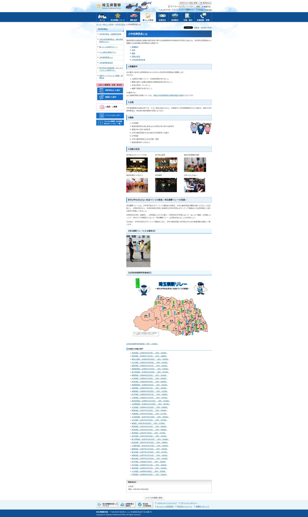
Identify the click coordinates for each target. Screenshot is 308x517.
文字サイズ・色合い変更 (188, 3)
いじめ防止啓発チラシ (107, 52)
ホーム (98, 24)
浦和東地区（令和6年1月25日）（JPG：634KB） (150, 369)
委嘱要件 (135, 47)
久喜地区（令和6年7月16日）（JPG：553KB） (149, 378)
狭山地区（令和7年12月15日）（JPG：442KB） (150, 458)
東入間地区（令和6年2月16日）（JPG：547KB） (150, 372)
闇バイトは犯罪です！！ (108, 47)
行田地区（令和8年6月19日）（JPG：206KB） (149, 474)
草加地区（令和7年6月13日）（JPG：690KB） (149, 426)
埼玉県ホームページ (184, 506)
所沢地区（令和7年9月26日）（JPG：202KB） (149, 436)
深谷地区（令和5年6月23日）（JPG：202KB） (149, 353)
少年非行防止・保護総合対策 (110, 34)
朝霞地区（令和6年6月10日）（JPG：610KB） (149, 375)
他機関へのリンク (202, 506)
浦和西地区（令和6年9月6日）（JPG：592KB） (150, 385)
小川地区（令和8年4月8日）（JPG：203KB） (149, 471)
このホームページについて (167, 503)
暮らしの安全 (108, 24)
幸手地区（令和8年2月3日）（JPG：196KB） (149, 462)
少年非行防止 (120, 24)
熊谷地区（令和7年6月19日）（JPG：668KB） (149, 430)
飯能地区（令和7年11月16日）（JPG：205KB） (150, 449)
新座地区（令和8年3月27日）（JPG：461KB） (149, 468)
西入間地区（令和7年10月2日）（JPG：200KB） (150, 439)
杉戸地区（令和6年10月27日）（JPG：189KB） (150, 394)
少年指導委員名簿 (106, 63)
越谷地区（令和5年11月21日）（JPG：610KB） (150, 366)
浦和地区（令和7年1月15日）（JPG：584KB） (149, 410)
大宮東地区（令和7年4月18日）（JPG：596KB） (150, 417)
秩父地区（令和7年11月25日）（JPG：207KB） (150, 452)
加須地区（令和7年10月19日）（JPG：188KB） (150, 442)
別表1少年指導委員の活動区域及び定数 (168, 95)
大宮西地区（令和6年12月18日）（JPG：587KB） (151, 404)
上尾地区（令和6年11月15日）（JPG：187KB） (150, 398)
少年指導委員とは (106, 57)
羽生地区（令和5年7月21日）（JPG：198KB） (149, 356)
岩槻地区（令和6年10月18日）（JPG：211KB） (150, 391)
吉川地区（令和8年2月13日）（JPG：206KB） (149, 465)
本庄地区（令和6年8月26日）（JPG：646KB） (149, 382)
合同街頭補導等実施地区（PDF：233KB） (142, 344)
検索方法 (207, 7)
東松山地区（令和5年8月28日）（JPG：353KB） (150, 359)
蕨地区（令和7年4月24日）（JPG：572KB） (149, 423)
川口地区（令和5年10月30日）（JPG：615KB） (150, 362)
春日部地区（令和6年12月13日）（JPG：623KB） (151, 401)
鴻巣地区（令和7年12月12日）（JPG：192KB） (150, 455)
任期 (133, 50)
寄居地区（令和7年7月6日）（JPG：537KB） (149, 433)
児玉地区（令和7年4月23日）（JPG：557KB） (149, 420)
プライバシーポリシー (188, 503)
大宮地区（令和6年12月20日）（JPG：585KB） (150, 407)
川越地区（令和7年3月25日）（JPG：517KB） (149, 414)
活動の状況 (136, 56)
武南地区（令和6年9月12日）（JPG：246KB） (149, 388)
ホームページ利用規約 (165, 506)
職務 (133, 53)
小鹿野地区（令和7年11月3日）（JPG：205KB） (150, 446)
